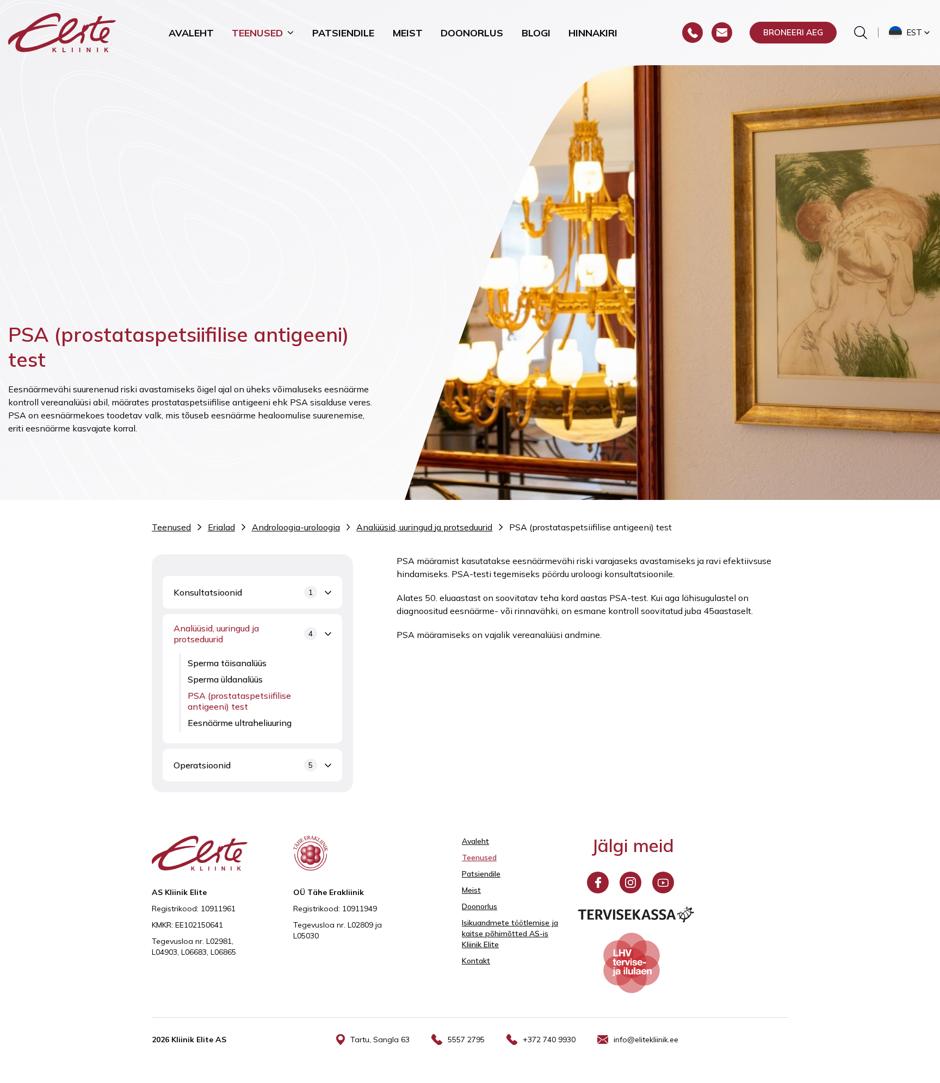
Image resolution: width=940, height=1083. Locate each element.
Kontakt (476, 961)
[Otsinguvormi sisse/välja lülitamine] (860, 32)
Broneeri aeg (793, 32)
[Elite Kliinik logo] (62, 31)
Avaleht (191, 33)
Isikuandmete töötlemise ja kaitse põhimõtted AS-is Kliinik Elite (510, 933)
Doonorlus (472, 33)
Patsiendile (343, 33)
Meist (408, 33)
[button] (910, 32)
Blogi (536, 33)
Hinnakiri (592, 33)
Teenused (257, 33)
